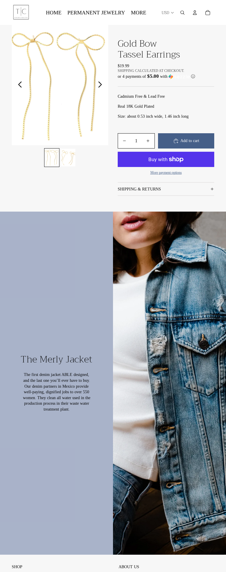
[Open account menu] (194, 12)
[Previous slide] (18, 85)
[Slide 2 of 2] (68, 157)
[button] (166, 76)
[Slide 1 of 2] (52, 157)
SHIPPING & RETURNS (139, 189)
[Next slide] (101, 85)
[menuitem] (138, 12)
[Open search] (182, 12)
